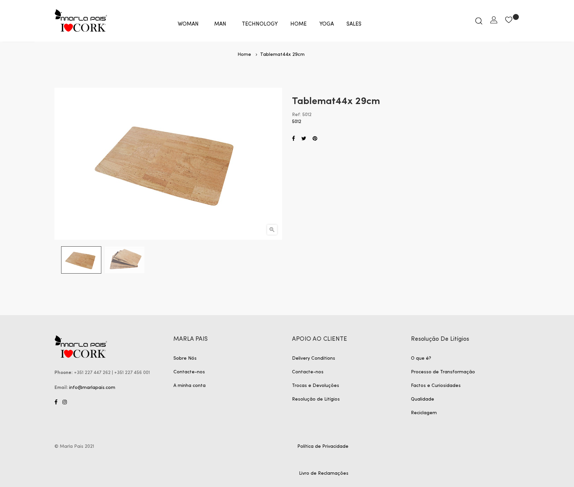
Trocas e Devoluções (315, 385)
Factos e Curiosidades (436, 385)
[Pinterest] (315, 139)
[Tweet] (303, 139)
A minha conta (189, 385)
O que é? (421, 358)
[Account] (493, 21)
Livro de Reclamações (323, 473)
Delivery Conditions (313, 358)
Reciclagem (424, 413)
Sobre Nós (185, 358)
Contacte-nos (189, 372)
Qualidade (422, 399)
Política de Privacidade (322, 446)
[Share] (293, 139)
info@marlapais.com (92, 387)
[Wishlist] (512, 20)
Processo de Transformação (443, 372)
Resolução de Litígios (316, 399)
